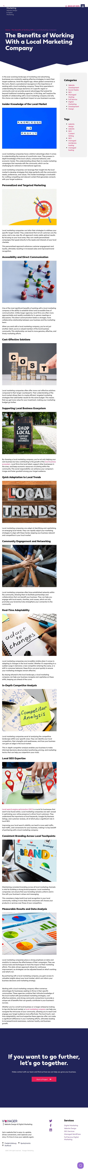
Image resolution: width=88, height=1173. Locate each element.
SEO (70, 92)
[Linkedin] (50, 1129)
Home (7, 30)
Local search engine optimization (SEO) (17, 809)
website (71, 128)
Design (71, 109)
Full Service (72, 99)
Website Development (73, 86)
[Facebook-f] (50, 1125)
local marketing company (36, 1009)
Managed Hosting (72, 95)
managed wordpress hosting (72, 142)
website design (71, 125)
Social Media (73, 90)
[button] (83, 6)
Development (73, 106)
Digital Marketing (72, 102)
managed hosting (72, 148)
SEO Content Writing (71, 133)
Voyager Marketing (11, 6)
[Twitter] (50, 1120)
